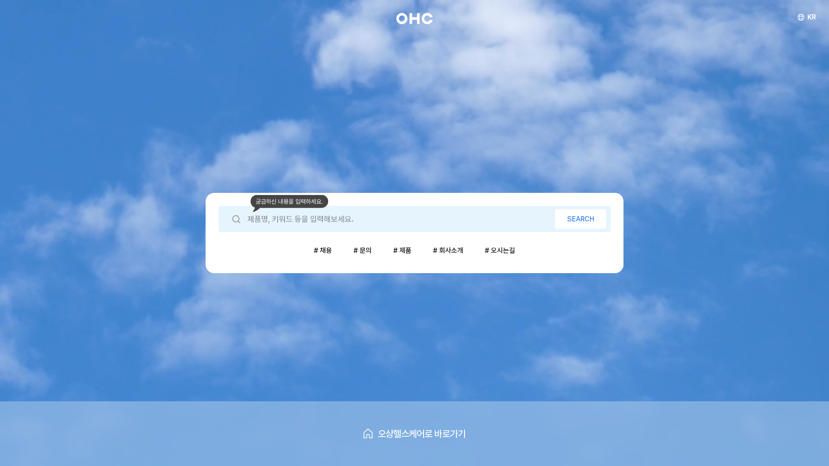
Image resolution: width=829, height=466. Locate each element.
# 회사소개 (448, 250)
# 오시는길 (500, 250)
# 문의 (363, 250)
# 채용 (323, 250)
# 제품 (402, 250)
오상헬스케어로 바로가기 (421, 433)
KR (811, 17)
